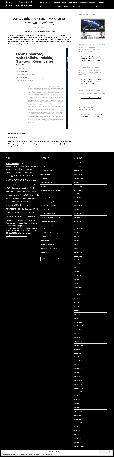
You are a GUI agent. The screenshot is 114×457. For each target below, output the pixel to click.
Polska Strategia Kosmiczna (24, 198)
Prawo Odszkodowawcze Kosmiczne (50, 217)
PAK (8, 188)
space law (9, 216)
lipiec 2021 (77, 298)
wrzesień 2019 (78, 349)
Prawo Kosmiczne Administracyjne (49, 213)
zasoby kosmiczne (20, 236)
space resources (15, 220)
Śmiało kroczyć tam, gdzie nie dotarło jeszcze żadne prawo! (19, 4)
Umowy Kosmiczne (45, 240)
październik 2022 (79, 252)
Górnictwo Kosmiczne (18, 179)
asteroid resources (23, 164)
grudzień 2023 (78, 225)
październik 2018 (79, 388)
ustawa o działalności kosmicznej (29, 228)
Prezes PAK (18, 212)
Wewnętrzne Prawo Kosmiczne (48, 248)
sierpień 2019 (78, 353)
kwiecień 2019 (78, 368)
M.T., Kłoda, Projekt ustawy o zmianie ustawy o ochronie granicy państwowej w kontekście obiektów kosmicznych (92, 58)
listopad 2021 (78, 291)
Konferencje (43, 178)
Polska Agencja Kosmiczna (47, 198)
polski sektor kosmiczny (24, 209)
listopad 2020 (78, 322)
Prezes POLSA (26, 212)
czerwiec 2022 (78, 264)
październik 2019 (79, 345)
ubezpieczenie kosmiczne (13, 228)
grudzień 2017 (78, 415)
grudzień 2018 (78, 380)
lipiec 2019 (77, 357)
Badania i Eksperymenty (47, 163)
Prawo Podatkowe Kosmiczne (48, 221)
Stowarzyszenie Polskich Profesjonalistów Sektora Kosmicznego (25, 35)
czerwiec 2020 (78, 330)
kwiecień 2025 (78, 198)
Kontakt (102, 7)
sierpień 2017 (78, 423)
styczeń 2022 (78, 283)
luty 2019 (77, 372)
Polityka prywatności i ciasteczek (88, 7)
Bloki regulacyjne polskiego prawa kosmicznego (82, 2)
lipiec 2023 (77, 233)
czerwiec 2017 (78, 430)
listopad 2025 (78, 174)
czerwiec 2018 (78, 399)
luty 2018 (77, 407)
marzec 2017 (77, 438)
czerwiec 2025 (78, 190)
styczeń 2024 (78, 221)
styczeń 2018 (78, 411)
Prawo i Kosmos (44, 209)
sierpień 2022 (78, 256)
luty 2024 (77, 217)
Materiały (43, 7)
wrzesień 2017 (78, 419)
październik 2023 (79, 229)
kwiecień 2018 (78, 403)
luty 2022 (77, 279)
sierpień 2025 (78, 186)
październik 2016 (79, 446)
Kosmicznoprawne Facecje (47, 182)
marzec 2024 (77, 213)
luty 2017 (77, 442)
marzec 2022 (77, 275)
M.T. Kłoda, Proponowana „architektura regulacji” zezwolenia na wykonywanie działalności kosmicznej (92, 81)
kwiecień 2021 (78, 310)
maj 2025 (76, 194)
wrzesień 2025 (78, 182)
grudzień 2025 (78, 170)
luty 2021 (77, 318)
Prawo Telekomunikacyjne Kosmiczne (50, 225)
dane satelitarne (18, 166)
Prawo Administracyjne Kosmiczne (49, 202)
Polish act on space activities (20, 188)
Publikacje (101, 2)
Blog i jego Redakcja (45, 2)
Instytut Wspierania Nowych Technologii (22, 182)
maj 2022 (76, 267)
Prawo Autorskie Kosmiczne (48, 205)
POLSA (23, 195)
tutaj (24, 133)
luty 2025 (77, 202)
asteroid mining (12, 164)
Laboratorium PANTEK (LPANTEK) (58, 7)
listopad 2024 (78, 205)
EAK (35, 169)
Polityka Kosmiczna (45, 194)
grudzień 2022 (78, 244)
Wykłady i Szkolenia (45, 252)
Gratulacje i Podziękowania (47, 174)
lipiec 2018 (77, 396)
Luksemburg (25, 184)
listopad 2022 (78, 248)
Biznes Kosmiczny (45, 167)
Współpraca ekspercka (60, 2)
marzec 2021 (77, 314)
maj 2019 (76, 364)
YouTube (73, 7)
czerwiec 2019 (78, 361)
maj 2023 (76, 236)
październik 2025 (79, 178)
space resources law (30, 220)
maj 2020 (76, 333)
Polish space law (23, 191)
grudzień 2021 (78, 287)
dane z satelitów (26, 166)
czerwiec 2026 (78, 163)
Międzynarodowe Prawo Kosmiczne (50, 190)
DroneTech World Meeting (22, 169)
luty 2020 (77, 337)
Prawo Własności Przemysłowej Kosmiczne (52, 233)
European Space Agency (16, 172)
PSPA (32, 212)
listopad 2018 (78, 384)
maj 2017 (76, 434)
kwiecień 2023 (78, 240)
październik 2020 (79, 326)
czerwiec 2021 (78, 302)
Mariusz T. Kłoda (32, 184)
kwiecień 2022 (78, 271)
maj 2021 (76, 306)
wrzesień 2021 (78, 295)
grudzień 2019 (78, 341)
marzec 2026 (77, 167)
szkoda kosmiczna (26, 226)
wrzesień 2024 (78, 209)
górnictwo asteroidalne (23, 175)
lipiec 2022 (77, 260)
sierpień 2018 (78, 392)
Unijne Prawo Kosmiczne (47, 244)
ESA (7, 172)
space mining (20, 216)
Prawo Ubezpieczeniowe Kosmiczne (50, 229)
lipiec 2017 (77, 427)
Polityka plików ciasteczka (46, 454)
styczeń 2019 (78, 376)
